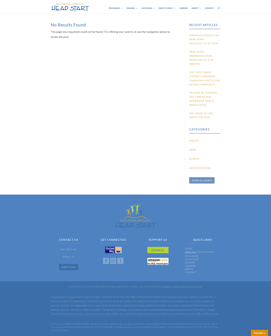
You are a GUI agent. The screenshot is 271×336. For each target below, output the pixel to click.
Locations (146, 8)
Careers (183, 8)
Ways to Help (166, 8)
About (195, 8)
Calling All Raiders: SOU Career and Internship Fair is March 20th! (203, 98)
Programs (114, 8)
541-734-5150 (69, 249)
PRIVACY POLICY (171, 286)
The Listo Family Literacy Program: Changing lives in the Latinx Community (204, 78)
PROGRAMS (192, 256)
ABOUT (189, 269)
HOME (188, 249)
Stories (194, 158)
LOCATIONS (192, 260)
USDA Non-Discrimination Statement (199, 252)
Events (194, 140)
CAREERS (190, 266)
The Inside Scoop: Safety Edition (201, 115)
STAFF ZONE (68, 267)
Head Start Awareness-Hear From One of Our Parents (201, 57)
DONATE (158, 250)
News (192, 149)
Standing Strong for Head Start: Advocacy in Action (204, 39)
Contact (209, 8)
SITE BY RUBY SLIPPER (192, 286)
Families (130, 8)
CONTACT (190, 273)
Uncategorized (200, 168)
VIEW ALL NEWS (202, 180)
